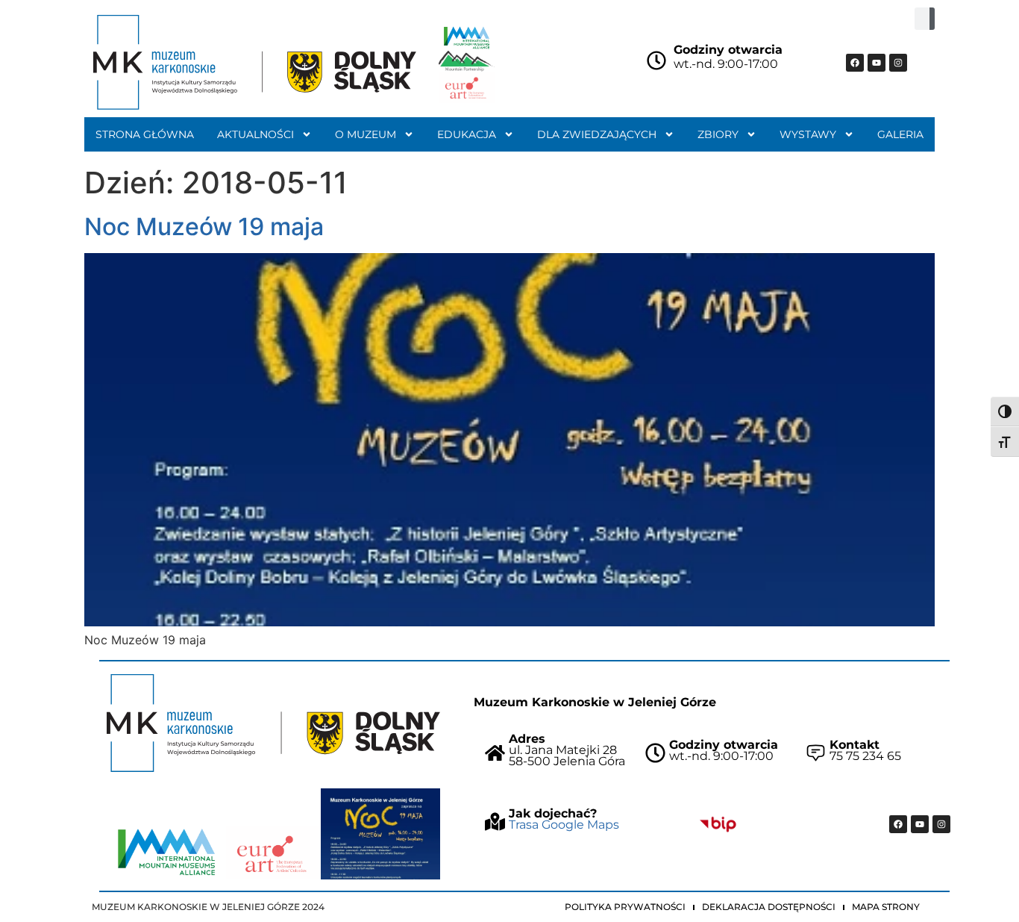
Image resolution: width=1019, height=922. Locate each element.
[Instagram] (898, 63)
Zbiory (718, 134)
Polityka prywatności (625, 906)
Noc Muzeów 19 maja (204, 226)
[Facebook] (855, 63)
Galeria (900, 134)
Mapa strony (886, 906)
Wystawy (808, 134)
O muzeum (365, 134)
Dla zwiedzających (596, 134)
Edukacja (466, 134)
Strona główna (144, 134)
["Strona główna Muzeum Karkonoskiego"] (273, 723)
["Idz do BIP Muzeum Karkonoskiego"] (718, 824)
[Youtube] (876, 63)
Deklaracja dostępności (768, 906)
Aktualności (255, 134)
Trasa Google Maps (564, 824)
